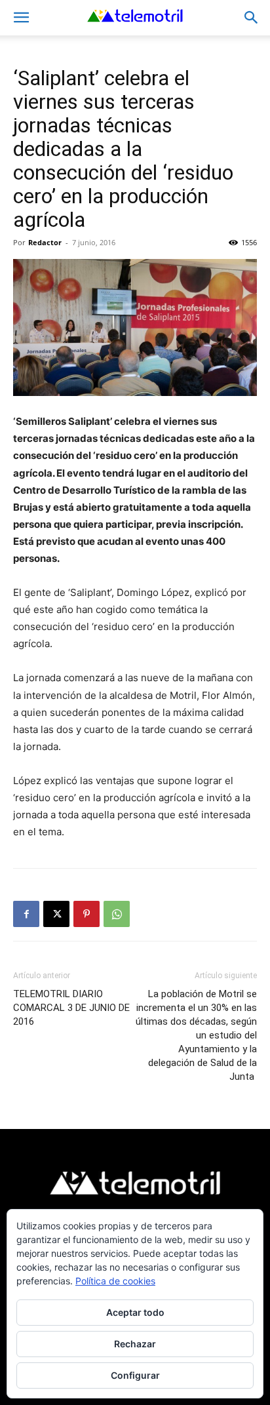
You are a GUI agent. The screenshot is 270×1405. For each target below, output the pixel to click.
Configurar (135, 1375)
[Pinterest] (86, 914)
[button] (21, 17)
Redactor (45, 242)
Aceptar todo (135, 1312)
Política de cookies (115, 1280)
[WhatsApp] (117, 914)
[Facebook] (26, 914)
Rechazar (135, 1343)
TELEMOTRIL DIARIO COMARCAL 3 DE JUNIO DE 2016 (71, 1007)
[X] (56, 914)
